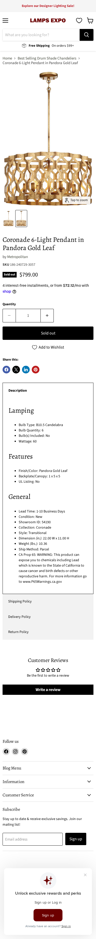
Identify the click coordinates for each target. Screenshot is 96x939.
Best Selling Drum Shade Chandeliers (47, 58)
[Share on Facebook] (6, 369)
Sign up (75, 839)
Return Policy (18, 632)
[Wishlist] (79, 20)
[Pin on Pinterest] (35, 369)
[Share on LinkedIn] (26, 369)
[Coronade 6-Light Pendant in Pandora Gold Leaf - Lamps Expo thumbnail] (21, 218)
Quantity (9, 304)
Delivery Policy (19, 616)
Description (17, 390)
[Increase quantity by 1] (47, 315)
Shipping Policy (20, 601)
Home (7, 58)
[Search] (86, 35)
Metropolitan (17, 257)
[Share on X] (16, 369)
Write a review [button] (48, 690)
